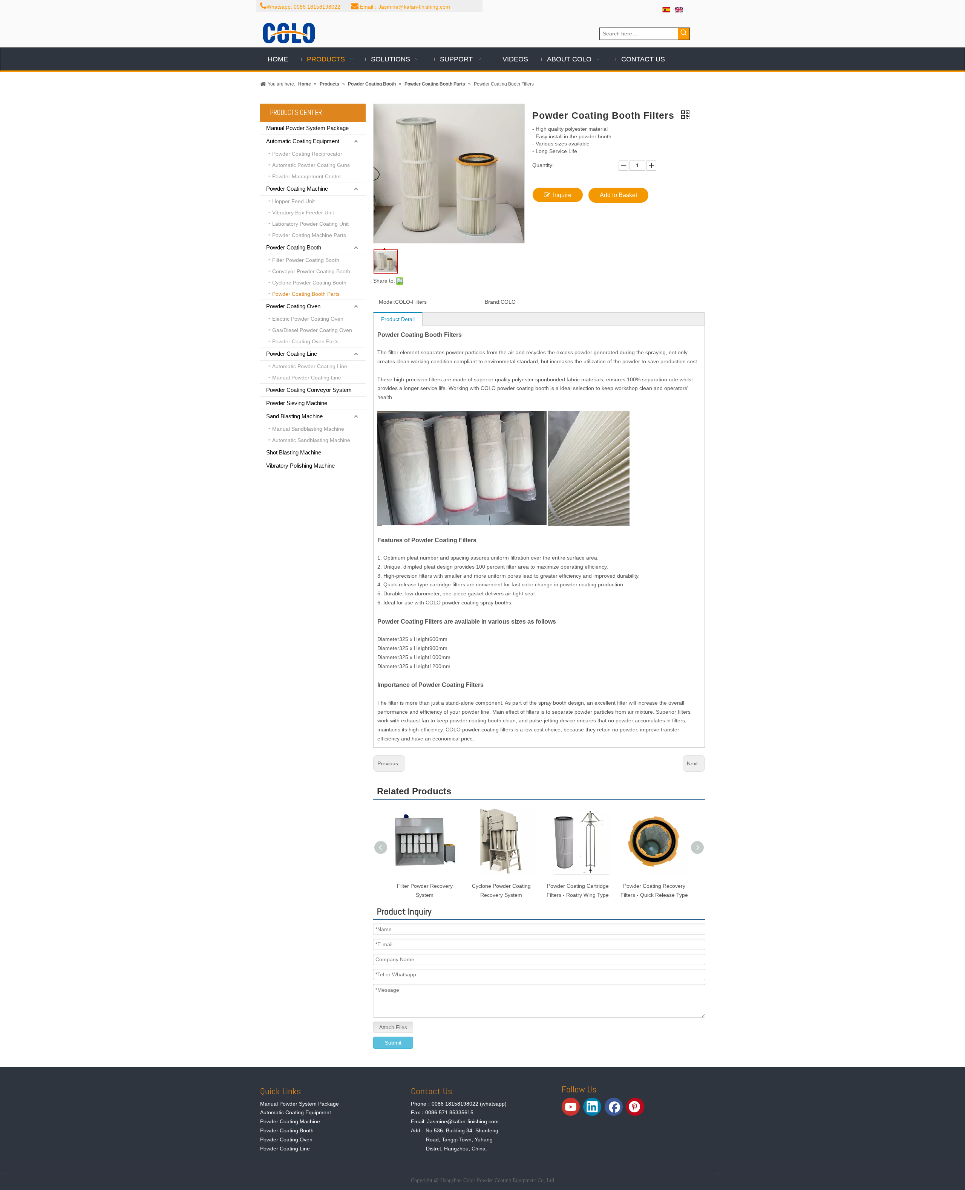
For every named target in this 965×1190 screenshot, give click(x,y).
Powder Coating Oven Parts (305, 341)
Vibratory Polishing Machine (300, 465)
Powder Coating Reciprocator (307, 154)
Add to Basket (618, 195)
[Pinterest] (635, 1107)
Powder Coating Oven (293, 306)
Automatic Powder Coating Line (309, 366)
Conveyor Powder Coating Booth (311, 271)
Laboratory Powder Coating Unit (310, 224)
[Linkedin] (592, 1107)
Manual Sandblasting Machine (308, 429)
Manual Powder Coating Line (306, 378)
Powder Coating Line (291, 353)
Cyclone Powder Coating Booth (309, 283)
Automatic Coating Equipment (302, 141)
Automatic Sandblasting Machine (311, 440)
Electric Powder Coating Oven (307, 319)
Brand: (493, 302)
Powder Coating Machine (297, 188)
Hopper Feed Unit (293, 201)
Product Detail (398, 319)
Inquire (562, 195)
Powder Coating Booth (293, 247)
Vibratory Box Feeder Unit (303, 213)
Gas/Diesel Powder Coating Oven (312, 330)
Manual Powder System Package (307, 128)
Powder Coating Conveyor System (309, 390)
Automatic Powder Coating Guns (311, 165)
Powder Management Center (306, 176)
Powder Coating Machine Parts (309, 235)
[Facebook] (614, 1107)
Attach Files (393, 1027)
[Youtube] (571, 1107)
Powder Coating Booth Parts (306, 294)
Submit (393, 1043)
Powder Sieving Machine (296, 403)
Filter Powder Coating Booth (305, 260)
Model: (387, 302)
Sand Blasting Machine (294, 416)
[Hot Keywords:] (683, 34)
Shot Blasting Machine (293, 452)
